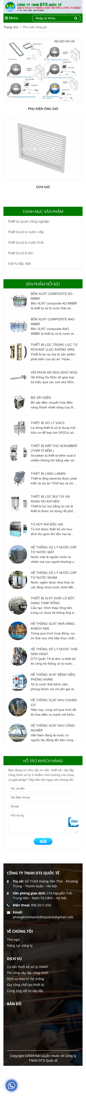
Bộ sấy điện (41, 397)
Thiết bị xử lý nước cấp (26, 231)
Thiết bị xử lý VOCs (47, 423)
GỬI (43, 841)
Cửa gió (43, 187)
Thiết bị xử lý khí (20, 253)
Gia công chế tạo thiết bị (25, 985)
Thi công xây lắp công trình (27, 973)
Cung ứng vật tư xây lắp (25, 990)
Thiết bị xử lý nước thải (26, 242)
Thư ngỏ (13, 939)
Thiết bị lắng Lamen (48, 473)
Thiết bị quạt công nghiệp (28, 221)
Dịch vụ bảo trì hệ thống (25, 979)
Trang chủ (10, 27)
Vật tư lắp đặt (19, 263)
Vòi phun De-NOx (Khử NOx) (54, 372)
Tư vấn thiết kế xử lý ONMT (27, 967)
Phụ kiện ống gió (43, 109)
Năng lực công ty (20, 945)
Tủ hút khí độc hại (47, 524)
